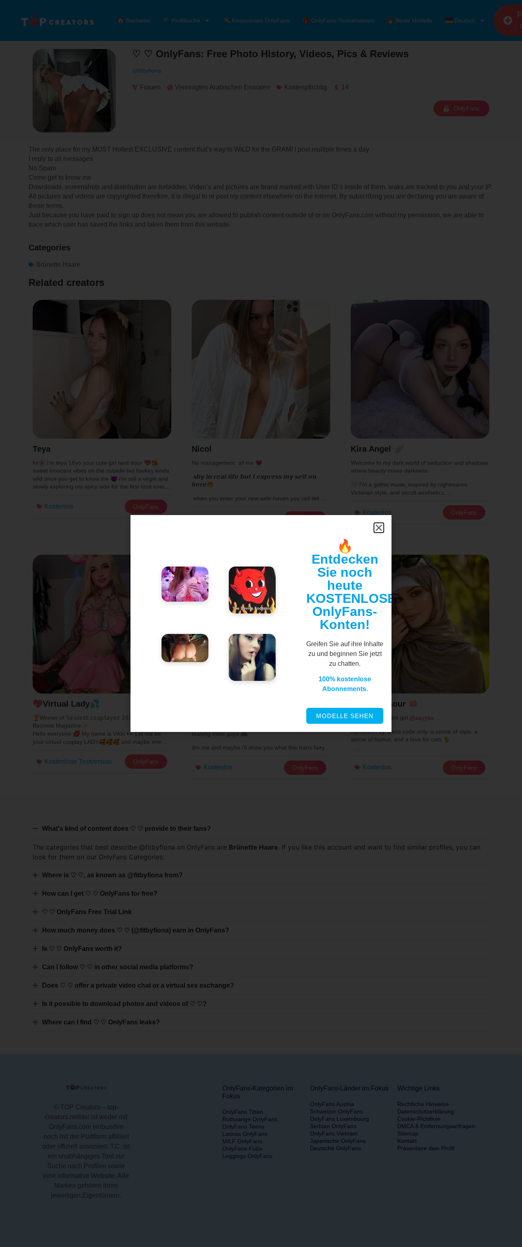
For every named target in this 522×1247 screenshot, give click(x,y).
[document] (261, 623)
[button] (378, 527)
